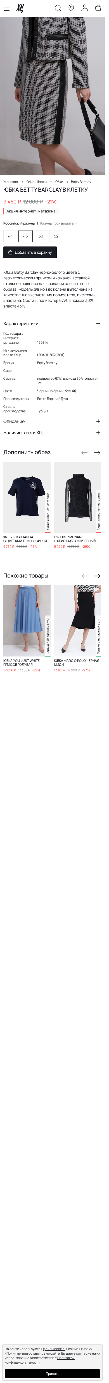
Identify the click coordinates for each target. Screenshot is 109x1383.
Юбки (58, 181)
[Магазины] (71, 8)
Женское (10, 181)
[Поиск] (57, 8)
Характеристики (20, 323)
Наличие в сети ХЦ (22, 432)
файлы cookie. (54, 1348)
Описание (14, 421)
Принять (52, 1373)
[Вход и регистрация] (84, 8)
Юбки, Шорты (36, 181)
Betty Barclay (81, 181)
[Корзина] (98, 8)
